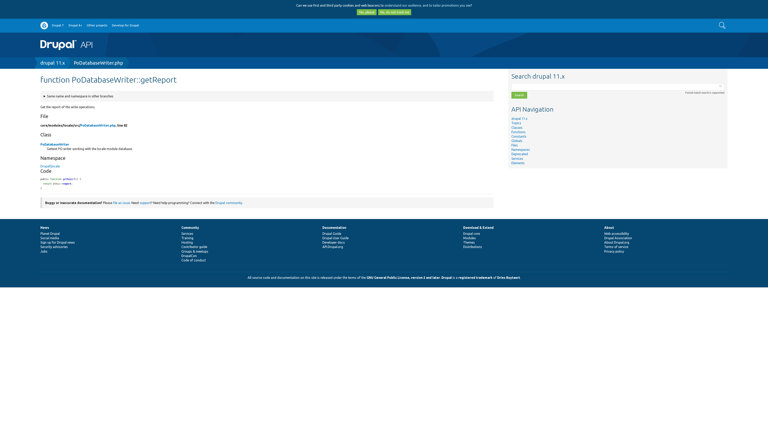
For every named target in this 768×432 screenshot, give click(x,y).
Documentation (334, 227)
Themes (469, 242)
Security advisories (54, 247)
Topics (516, 123)
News (44, 227)
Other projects (97, 25)
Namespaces (520, 149)
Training (187, 238)
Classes (516, 127)
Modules (469, 238)
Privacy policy (614, 251)
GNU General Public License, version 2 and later (403, 277)
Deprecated (519, 154)
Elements (518, 163)
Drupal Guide (331, 233)
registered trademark (475, 277)
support (145, 203)
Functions (518, 132)
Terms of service (616, 247)
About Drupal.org (616, 242)
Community (190, 227)
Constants (518, 136)
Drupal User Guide (335, 238)
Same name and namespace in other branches (80, 96)
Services (517, 158)
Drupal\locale (50, 166)
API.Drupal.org (332, 247)
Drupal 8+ (75, 25)
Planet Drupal (50, 233)
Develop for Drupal (125, 25)
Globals (516, 141)
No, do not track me (394, 12)
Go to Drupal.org (44, 25)
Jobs (43, 251)
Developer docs (333, 242)
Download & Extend (478, 227)
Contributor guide (194, 247)
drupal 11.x (52, 63)
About (609, 227)
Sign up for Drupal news (57, 242)
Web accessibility (616, 233)
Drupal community (228, 203)
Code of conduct (193, 260)
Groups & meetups (194, 251)
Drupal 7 (58, 25)
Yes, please (367, 12)
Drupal (446, 277)
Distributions (472, 247)
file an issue (121, 203)
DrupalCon (189, 256)
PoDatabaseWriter (54, 144)
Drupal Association (618, 238)
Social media (49, 238)
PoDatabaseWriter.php (98, 63)
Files (514, 145)
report (67, 183)
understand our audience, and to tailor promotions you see (428, 5)
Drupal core (471, 233)
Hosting (187, 242)
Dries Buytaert (508, 277)
